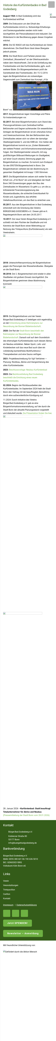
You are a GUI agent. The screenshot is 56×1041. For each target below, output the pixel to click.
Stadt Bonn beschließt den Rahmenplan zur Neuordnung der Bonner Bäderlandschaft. (23, 334)
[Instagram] (24, 913)
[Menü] (51, 4)
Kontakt (6, 898)
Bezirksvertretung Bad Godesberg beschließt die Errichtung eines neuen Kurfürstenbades (23, 377)
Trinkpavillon (9, 889)
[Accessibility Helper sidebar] (53, 16)
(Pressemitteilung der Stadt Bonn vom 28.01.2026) (26, 815)
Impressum (8, 905)
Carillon (6, 894)
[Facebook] (15, 913)
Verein (6, 881)
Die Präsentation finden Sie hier (37, 413)
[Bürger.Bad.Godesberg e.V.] (5, 832)
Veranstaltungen (10, 885)
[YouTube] (6, 913)
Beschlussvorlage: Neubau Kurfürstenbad (28, 370)
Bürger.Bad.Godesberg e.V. (20, 832)
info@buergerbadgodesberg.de (22, 843)
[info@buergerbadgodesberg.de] (5, 843)
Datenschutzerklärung (27, 905)
